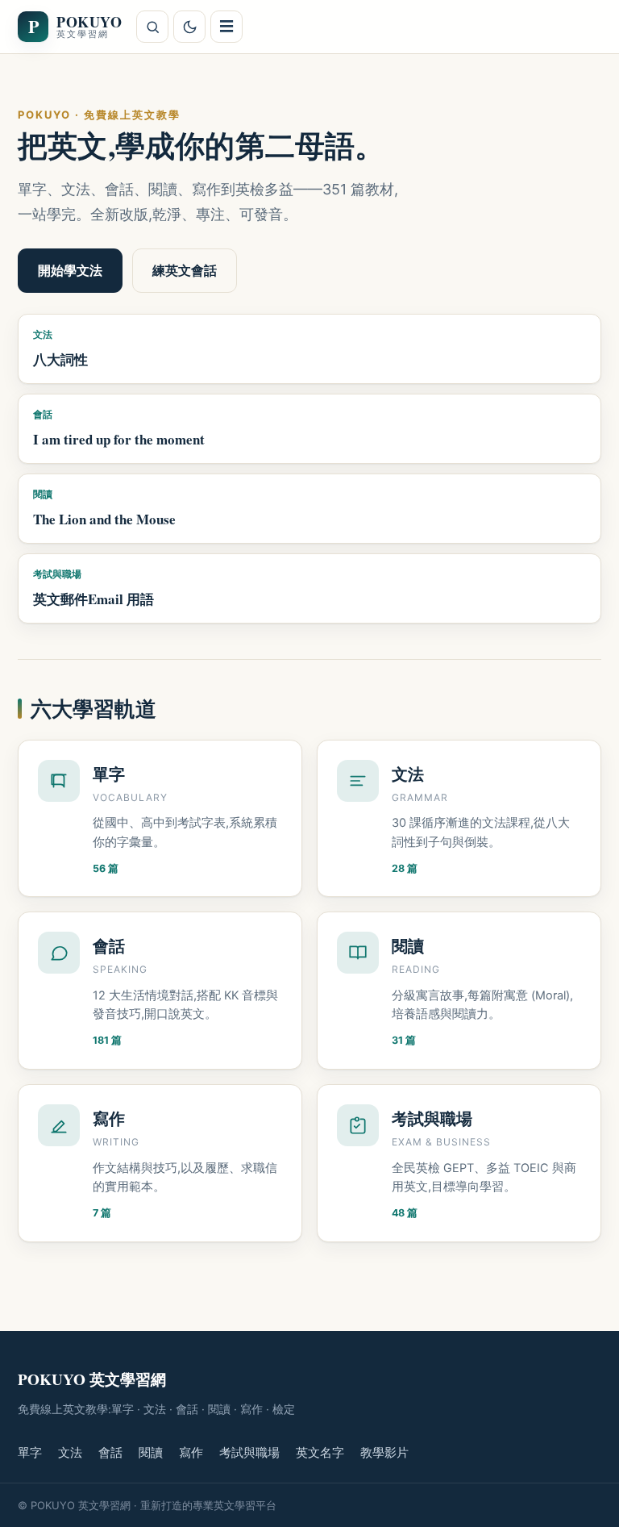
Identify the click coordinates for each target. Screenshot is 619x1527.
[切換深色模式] (189, 26)
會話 (110, 1453)
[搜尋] (152, 26)
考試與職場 (249, 1453)
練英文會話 (184, 270)
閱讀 (151, 1453)
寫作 (191, 1453)
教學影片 (384, 1453)
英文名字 (320, 1453)
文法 (70, 1453)
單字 (30, 1453)
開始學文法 (70, 270)
